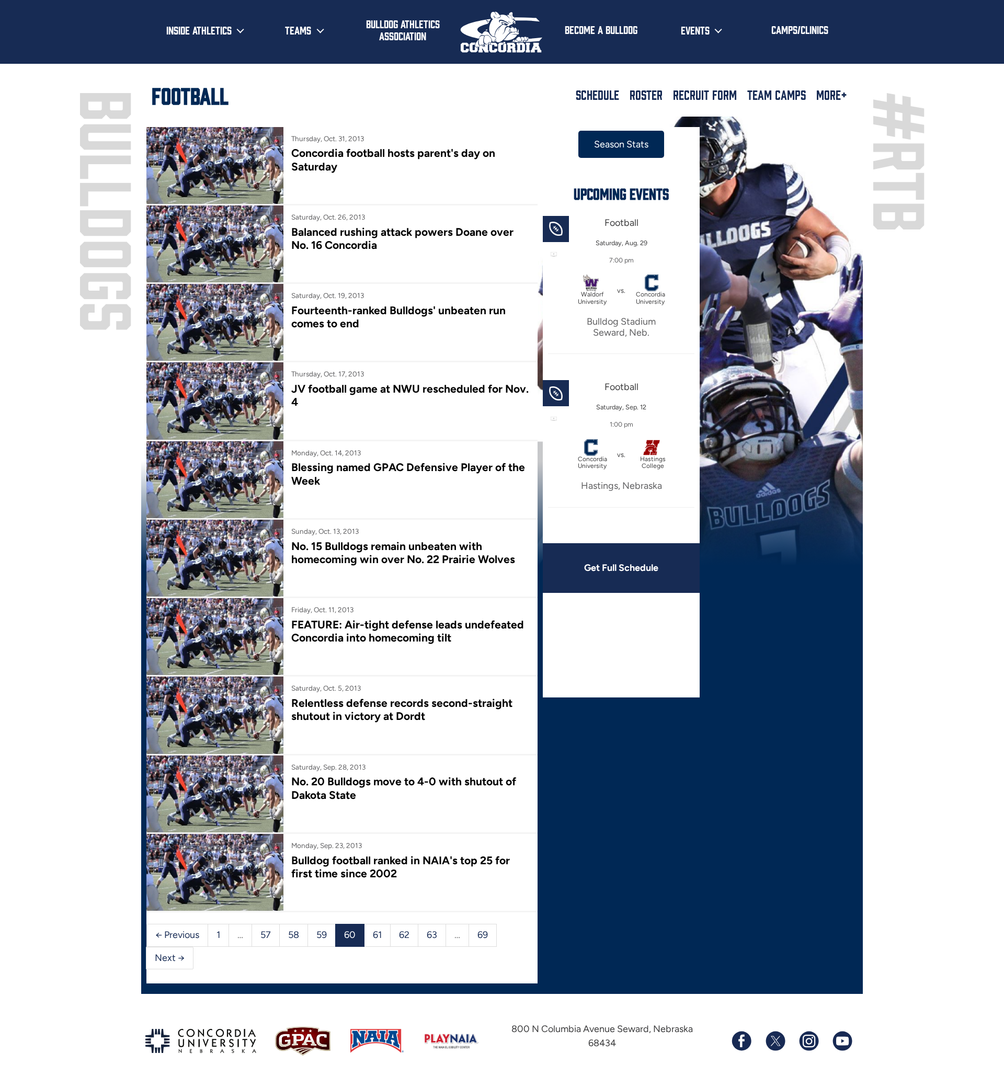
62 (404, 935)
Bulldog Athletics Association (403, 29)
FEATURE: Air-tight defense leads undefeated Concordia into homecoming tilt (407, 631)
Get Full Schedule (621, 568)
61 (377, 935)
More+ (831, 94)
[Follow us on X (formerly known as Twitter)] (775, 1041)
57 (265, 935)
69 (482, 935)
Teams (298, 30)
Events (695, 30)
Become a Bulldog (601, 29)
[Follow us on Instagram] (808, 1041)
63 (432, 935)
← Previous (177, 935)
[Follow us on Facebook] (741, 1041)
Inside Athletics (199, 30)
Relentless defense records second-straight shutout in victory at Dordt (401, 709)
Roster (646, 94)
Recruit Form (705, 94)
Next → (170, 958)
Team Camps (776, 94)
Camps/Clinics (799, 29)
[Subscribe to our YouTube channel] (842, 1041)
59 (321, 935)
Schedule (597, 94)
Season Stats (621, 144)
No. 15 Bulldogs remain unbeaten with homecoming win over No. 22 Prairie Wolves (403, 553)
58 (293, 935)
